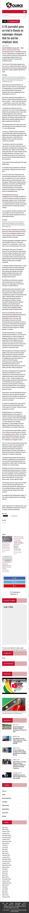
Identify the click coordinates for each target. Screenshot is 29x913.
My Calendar (17, 904)
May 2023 (5, 891)
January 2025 (5, 857)
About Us (24, 904)
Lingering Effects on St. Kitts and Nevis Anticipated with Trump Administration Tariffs (15, 907)
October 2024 (6, 863)
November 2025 (6, 837)
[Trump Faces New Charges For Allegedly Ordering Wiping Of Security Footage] (7, 559)
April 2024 (5, 875)
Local (7, 903)
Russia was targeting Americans (14, 314)
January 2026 (5, 833)
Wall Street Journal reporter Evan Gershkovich (12, 49)
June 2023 (5, 889)
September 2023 (6, 883)
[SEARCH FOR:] (14, 15)
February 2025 (6, 855)
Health (3, 794)
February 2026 (6, 831)
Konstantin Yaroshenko (12, 436)
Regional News (5, 809)
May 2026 (5, 827)
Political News (5, 805)
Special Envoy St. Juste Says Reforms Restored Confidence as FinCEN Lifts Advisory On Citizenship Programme (19, 765)
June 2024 (5, 871)
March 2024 (5, 877)
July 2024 (5, 869)
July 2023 (5, 887)
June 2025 (5, 847)
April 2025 (5, 851)
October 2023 (6, 881)
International (18, 903)
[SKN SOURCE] (14, 5)
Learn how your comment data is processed (14, 650)
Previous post (16, 592)
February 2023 (6, 897)
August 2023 (5, 885)
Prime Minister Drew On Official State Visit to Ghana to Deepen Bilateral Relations (19, 741)
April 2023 (5, 893)
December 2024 (6, 859)
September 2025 (6, 841)
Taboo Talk (11, 904)
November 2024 (6, 861)
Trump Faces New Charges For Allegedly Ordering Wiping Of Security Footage (6, 565)
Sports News (5, 813)
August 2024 (5, 867)
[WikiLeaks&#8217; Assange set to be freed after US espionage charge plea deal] (19, 545)
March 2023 (5, 895)
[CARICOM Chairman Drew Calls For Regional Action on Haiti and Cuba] (6, 776)
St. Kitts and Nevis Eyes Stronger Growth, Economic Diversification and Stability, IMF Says (19, 752)
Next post (13, 594)
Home (3, 903)
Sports (5, 904)
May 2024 (5, 873)
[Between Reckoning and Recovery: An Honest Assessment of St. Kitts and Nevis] (6, 728)
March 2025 (5, 853)
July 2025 (5, 845)
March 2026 (5, 829)
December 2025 (6, 835)
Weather (4, 816)
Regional (11, 903)
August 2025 (5, 843)
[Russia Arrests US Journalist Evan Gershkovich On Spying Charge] (7, 539)
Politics (24, 903)
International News (6, 798)
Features (4, 791)
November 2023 (6, 879)
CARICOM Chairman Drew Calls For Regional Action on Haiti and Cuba (19, 776)
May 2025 (5, 849)
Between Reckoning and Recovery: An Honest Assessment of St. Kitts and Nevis (19, 729)
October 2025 (6, 839)
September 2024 (6, 865)
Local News (4, 802)
